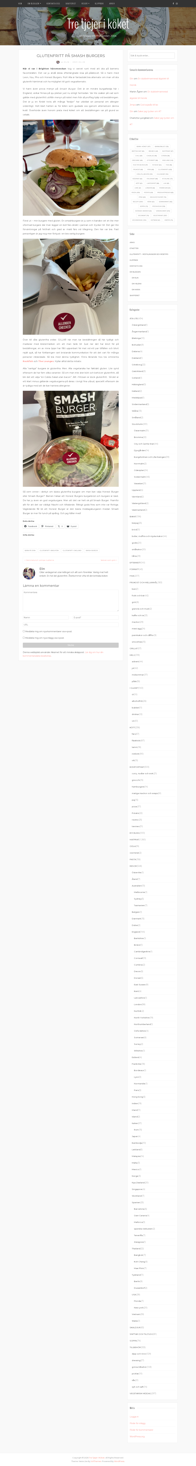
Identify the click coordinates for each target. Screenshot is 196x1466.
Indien (135, 1103)
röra (151, 202)
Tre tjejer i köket (98, 24)
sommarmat (165, 202)
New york (138, 1307)
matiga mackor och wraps (145, 793)
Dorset (137, 978)
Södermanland (139, 404)
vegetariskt (160, 215)
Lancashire (139, 998)
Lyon (136, 1077)
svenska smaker (143, 211)
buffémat (167, 151)
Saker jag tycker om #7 (149, 111)
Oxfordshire (140, 1031)
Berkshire (139, 938)
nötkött (135, 754)
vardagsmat (163, 211)
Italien (135, 1123)
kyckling (167, 179)
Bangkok (138, 1255)
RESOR (85, 3)
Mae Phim (139, 1268)
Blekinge (136, 338)
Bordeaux (139, 1070)
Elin (65, 62)
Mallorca (138, 1222)
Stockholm (158, 206)
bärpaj (135, 523)
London (150, 188)
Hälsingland (137, 384)
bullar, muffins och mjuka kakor (147, 536)
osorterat (134, 853)
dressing (137, 160)
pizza (134, 806)
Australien (137, 886)
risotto (135, 820)
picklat (135, 1373)
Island (135, 1116)
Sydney (137, 899)
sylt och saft (138, 1387)
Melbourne (139, 892)
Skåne (135, 411)
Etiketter (134, 248)
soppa (144, 206)
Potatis (135, 813)
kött (139, 183)
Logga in (134, 1416)
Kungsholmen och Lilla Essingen (150, 457)
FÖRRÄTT (134, 569)
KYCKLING (135, 833)
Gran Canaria (140, 1215)
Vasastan (138, 483)
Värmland (136, 497)
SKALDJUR (135, 1327)
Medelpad (137, 397)
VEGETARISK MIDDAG (140, 1393)
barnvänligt (162, 146)
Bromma (138, 437)
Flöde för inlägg (137, 1423)
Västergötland (139, 503)
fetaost (157, 165)
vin (133, 721)
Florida (137, 1301)
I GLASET (134, 688)
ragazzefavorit (158, 197)
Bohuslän (136, 345)
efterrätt (152, 160)
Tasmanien (139, 905)
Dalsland (136, 358)
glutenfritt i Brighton (49, 550)
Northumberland (142, 1024)
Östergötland (138, 325)
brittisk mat (138, 151)
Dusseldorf (139, 1288)
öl (133, 694)
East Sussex (140, 984)
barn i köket (144, 146)
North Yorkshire (142, 1017)
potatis (148, 192)
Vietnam (155, 220)
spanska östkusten (143, 1229)
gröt (134, 602)
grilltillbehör (145, 174)
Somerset (139, 1037)
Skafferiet (71, 3)
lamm (134, 747)
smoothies (137, 642)
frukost (138, 169)
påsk (142, 197)
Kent (136, 991)
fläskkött (136, 740)
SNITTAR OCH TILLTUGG (141, 1334)
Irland (134, 1110)
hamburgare (138, 787)
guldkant (162, 174)
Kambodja (137, 1143)
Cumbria (138, 965)
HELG (132, 655)
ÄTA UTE (134, 318)
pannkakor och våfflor (143, 635)
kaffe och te (138, 615)
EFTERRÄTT (135, 562)
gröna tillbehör (139, 1367)
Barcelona (139, 1209)
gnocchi (136, 780)
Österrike (136, 872)
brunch (153, 151)
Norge (135, 1176)
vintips (168, 220)
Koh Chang (139, 1261)
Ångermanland (139, 331)
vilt (133, 760)
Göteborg (137, 364)
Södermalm (140, 477)
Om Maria (136, 290)
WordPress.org (137, 1436)
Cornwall (138, 958)
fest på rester (140, 165)
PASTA (133, 859)
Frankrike (136, 1064)
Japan (135, 1136)
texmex (135, 826)
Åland (135, 879)
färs (150, 169)
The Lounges (46, 361)
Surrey (137, 1044)
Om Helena (136, 284)
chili (138, 156)
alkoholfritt (137, 701)
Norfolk (137, 1011)
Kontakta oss (53, 3)
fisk (169, 165)
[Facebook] (173, 3)
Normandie (139, 1083)
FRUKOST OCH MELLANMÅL (143, 582)
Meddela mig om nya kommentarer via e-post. (48, 631)
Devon (137, 971)
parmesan (164, 188)
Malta (134, 1163)
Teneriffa (138, 1235)
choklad (152, 156)
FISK (132, 576)
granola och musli (140, 609)
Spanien (136, 1202)
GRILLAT (134, 648)
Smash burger (92, 550)
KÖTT (132, 727)
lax (166, 183)
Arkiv (112, 3)
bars (134, 589)
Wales (135, 1321)
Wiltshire (138, 1051)
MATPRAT (134, 839)
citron (165, 156)
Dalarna (136, 351)
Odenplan (139, 470)
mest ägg (136, 628)
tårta (134, 556)
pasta (136, 192)
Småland (136, 417)
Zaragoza (138, 1242)
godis (134, 543)
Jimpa (133, 104)
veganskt (143, 215)
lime (138, 188)
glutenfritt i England (72, 550)
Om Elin (135, 278)
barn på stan (30, 550)
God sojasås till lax (149, 104)
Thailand (136, 1248)
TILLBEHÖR (135, 1347)
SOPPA (133, 1341)
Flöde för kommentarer (141, 1430)
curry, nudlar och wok (142, 773)
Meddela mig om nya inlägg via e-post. (44, 638)
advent (135, 661)
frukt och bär (138, 595)
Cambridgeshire (142, 951)
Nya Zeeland (138, 1182)
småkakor (137, 549)
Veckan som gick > (109, 560)
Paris (136, 1090)
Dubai (135, 925)
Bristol (137, 945)
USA (134, 1294)
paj (133, 800)
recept (138, 202)
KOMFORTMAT (137, 767)
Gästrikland (137, 371)
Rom (136, 1130)
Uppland (136, 490)
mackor (136, 622)
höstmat (137, 179)
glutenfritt (165, 169)
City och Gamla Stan (144, 444)
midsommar (138, 675)
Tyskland (136, 1275)
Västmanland (138, 510)
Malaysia (136, 1156)
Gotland (136, 378)
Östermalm (139, 430)
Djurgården (139, 450)
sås (133, 1380)
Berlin (137, 1281)
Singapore (137, 1189)
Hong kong (137, 1097)
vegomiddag (139, 220)
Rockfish (28, 361)
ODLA (133, 846)
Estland (135, 1057)
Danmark (136, 918)
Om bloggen (33, 3)
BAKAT (133, 516)
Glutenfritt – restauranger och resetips (149, 254)
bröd (134, 529)
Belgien (136, 912)
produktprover (165, 192)
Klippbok (99, 3)
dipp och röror (139, 1354)
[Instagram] (177, 3)
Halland (135, 391)
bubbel (135, 707)
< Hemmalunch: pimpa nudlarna (39, 560)
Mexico (135, 1169)
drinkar (135, 714)
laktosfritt (153, 183)
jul (133, 668)
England (167, 160)
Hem (20, 3)
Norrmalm (139, 463)
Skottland (137, 1196)
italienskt (152, 179)
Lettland (136, 1149)
